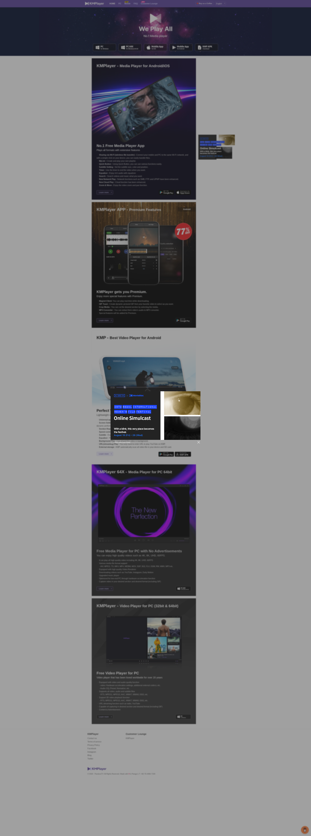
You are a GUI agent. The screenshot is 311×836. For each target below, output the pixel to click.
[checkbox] (120, 442)
